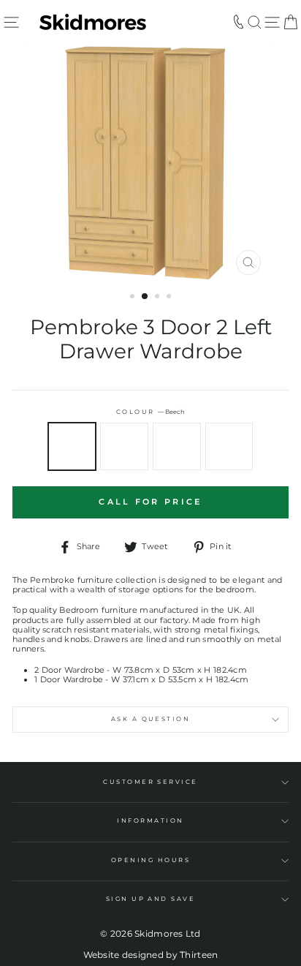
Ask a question (151, 718)
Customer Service (150, 781)
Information (150, 820)
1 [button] (133, 297)
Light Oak (176, 446)
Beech (72, 446)
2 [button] (145, 297)
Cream (124, 446)
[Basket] (290, 22)
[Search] (254, 22)
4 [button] (170, 297)
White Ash (229, 446)
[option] (150, 163)
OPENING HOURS (150, 860)
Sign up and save (151, 898)
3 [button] (158, 297)
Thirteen (199, 954)
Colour (150, 412)
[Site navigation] (11, 22)
